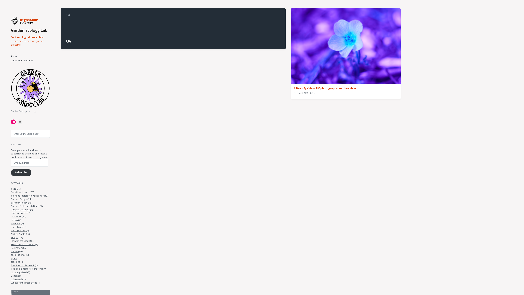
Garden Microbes (20, 209)
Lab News (16, 216)
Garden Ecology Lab (29, 30)
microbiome (17, 226)
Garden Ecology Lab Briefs (25, 206)
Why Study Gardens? (22, 60)
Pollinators (17, 247)
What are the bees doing (24, 282)
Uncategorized (19, 272)
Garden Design (19, 199)
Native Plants (18, 233)
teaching (15, 261)
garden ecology (19, 202)
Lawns (14, 220)
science (15, 251)
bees (13, 188)
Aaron (15, 291)
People (14, 237)
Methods (15, 223)
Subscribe (21, 172)
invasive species (19, 213)
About (14, 56)
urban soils (17, 279)
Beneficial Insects (20, 192)
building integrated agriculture (28, 195)
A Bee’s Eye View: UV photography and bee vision (326, 88)
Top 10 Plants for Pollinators (26, 268)
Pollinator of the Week (23, 244)
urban (14, 275)
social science (18, 254)
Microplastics (18, 230)
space (14, 258)
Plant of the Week (20, 240)
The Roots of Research (23, 265)
